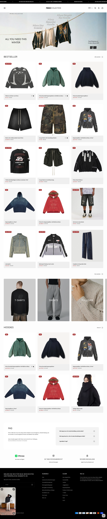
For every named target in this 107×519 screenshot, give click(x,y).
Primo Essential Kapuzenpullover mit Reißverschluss (51, 95)
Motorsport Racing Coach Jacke (46, 264)
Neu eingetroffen (66, 477)
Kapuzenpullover (66, 487)
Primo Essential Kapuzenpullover (80, 95)
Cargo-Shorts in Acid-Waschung (46, 180)
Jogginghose (65, 485)
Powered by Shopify (19, 513)
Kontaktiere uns (45, 492)
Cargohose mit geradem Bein (79, 264)
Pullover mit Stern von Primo (11, 95)
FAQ (43, 477)
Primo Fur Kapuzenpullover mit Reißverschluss (50, 222)
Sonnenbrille (65, 479)
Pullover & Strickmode (68, 490)
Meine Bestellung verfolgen (48, 490)
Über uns (44, 497)
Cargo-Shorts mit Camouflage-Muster (47, 137)
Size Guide (44, 495)
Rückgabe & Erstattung (47, 487)
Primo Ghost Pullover (78, 180)
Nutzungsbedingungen (47, 485)
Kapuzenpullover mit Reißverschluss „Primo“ (83, 137)
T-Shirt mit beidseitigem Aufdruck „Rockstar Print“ (16, 180)
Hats (64, 497)
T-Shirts (64, 492)
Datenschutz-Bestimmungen (48, 479)
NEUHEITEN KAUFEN (67, 1)
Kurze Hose (65, 495)
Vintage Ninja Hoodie (77, 408)
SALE (64, 500)
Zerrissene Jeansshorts (78, 222)
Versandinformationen (47, 482)
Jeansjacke (8, 264)
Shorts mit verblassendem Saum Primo (14, 137)
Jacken (64, 482)
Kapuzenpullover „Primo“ (11, 222)
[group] (53, 31)
